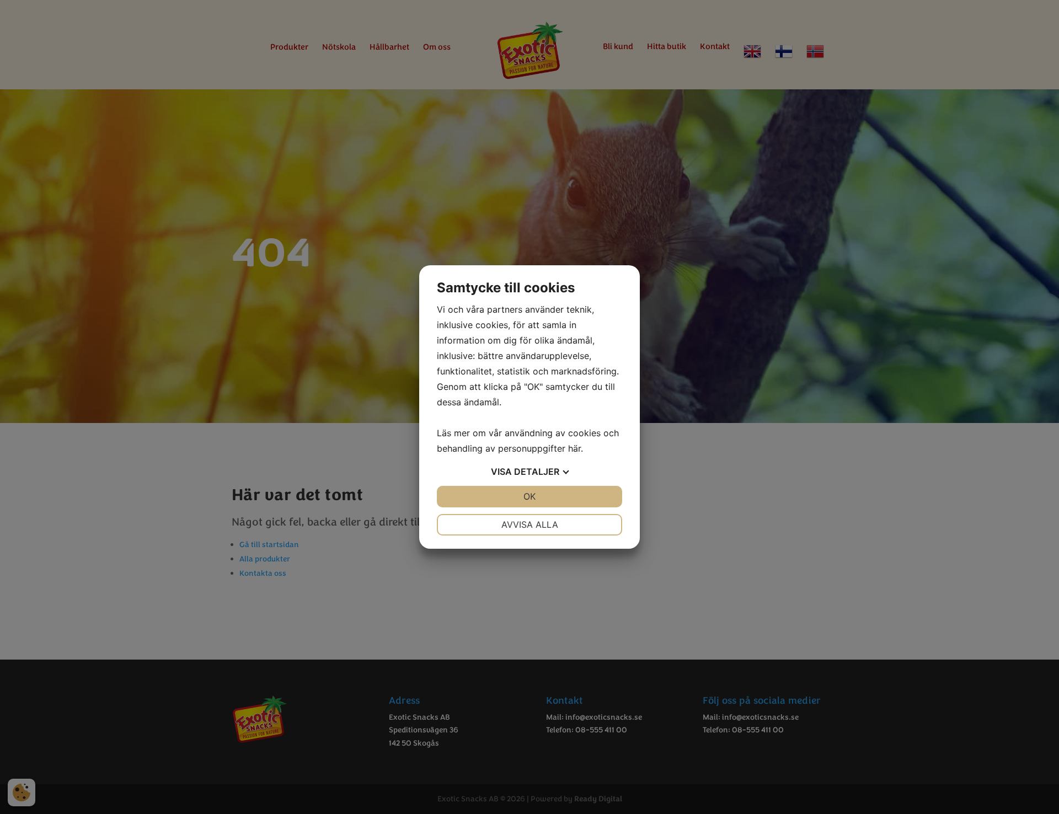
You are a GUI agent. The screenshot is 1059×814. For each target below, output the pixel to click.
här (574, 448)
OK (529, 496)
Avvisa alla (529, 524)
